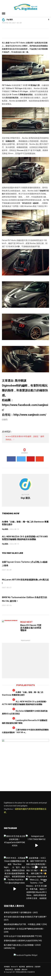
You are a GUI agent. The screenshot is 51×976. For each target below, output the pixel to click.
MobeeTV (14, 967)
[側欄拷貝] (25, 741)
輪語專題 (22, 967)
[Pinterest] (17, 818)
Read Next (26, 622)
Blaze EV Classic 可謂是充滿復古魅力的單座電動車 (30, 627)
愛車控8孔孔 (9, 969)
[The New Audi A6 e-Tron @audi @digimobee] (14, 888)
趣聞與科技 (29, 967)
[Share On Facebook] (11, 459)
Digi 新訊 (10, 19)
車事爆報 (7, 967)
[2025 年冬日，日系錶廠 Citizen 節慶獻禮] (14, 867)
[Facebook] (6, 818)
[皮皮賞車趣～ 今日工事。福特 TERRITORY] (36, 867)
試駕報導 (37, 967)
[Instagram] (23, 818)
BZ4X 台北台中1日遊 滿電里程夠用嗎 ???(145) (23, 936)
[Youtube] (12, 818)
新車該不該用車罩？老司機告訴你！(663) (21, 912)
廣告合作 (24, 969)
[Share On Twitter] (21, 459)
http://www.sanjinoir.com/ (29, 414)
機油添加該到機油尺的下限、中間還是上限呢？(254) (25, 924)
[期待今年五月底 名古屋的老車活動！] (14, 845)
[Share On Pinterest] (31, 459)
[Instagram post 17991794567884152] (36, 845)
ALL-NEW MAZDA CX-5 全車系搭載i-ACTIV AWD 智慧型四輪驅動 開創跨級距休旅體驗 (25, 538)
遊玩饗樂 (17, 969)
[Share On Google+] (40, 459)
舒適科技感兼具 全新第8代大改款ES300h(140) (23, 941)
